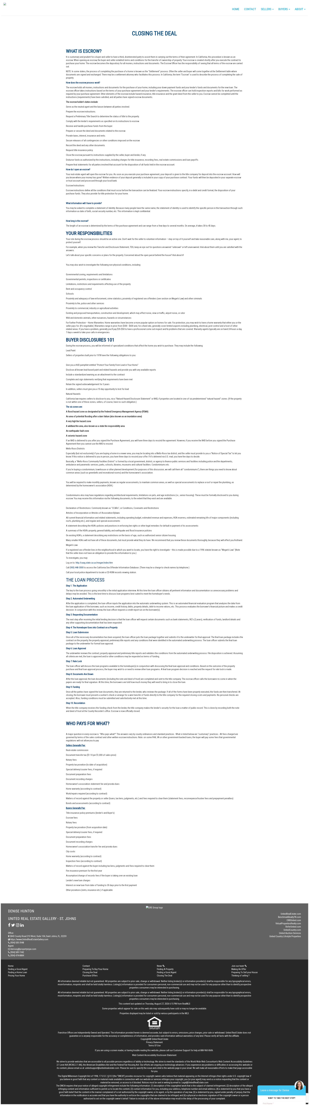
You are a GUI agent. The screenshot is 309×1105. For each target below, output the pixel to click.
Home (235, 9)
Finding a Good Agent (18, 969)
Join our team (238, 966)
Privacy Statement (154, 1042)
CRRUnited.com (294, 920)
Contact (250, 9)
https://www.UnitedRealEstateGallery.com (29, 939)
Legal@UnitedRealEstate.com (195, 1082)
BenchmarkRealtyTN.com (289, 917)
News (160, 966)
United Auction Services (290, 933)
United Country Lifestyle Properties (285, 936)
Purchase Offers (90, 975)
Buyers (283, 9)
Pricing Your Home (16, 975)
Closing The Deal (164, 975)
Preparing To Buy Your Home (95, 969)
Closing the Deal (90, 972)
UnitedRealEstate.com (291, 914)
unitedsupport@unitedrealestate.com (102, 1068)
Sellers (266, 9)
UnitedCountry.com (292, 930)
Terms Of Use (154, 1045)
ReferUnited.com (293, 926)
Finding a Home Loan (17, 972)
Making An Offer (238, 969)
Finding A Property (165, 969)
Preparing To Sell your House (244, 972)
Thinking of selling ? (240, 975)
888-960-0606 (206, 1050)
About (299, 9)
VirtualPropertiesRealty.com (288, 923)
